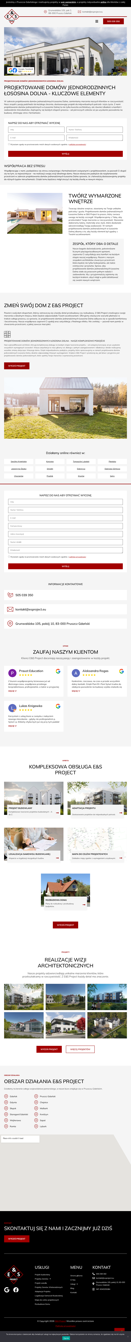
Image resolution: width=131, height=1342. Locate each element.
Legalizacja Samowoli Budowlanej (49, 1296)
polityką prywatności (77, 144)
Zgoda (66, 1338)
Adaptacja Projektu (42, 1291)
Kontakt (73, 1292)
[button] (97, 21)
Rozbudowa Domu (42, 1304)
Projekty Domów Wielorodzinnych (49, 1287)
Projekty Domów (41, 1279)
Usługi (72, 1284)
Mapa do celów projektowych (47, 1300)
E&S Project (60, 1321)
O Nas (72, 1280)
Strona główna (76, 1275)
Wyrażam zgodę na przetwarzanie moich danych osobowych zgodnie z (48, 144)
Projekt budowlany (42, 1274)
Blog (72, 1288)
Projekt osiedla (41, 1283)
